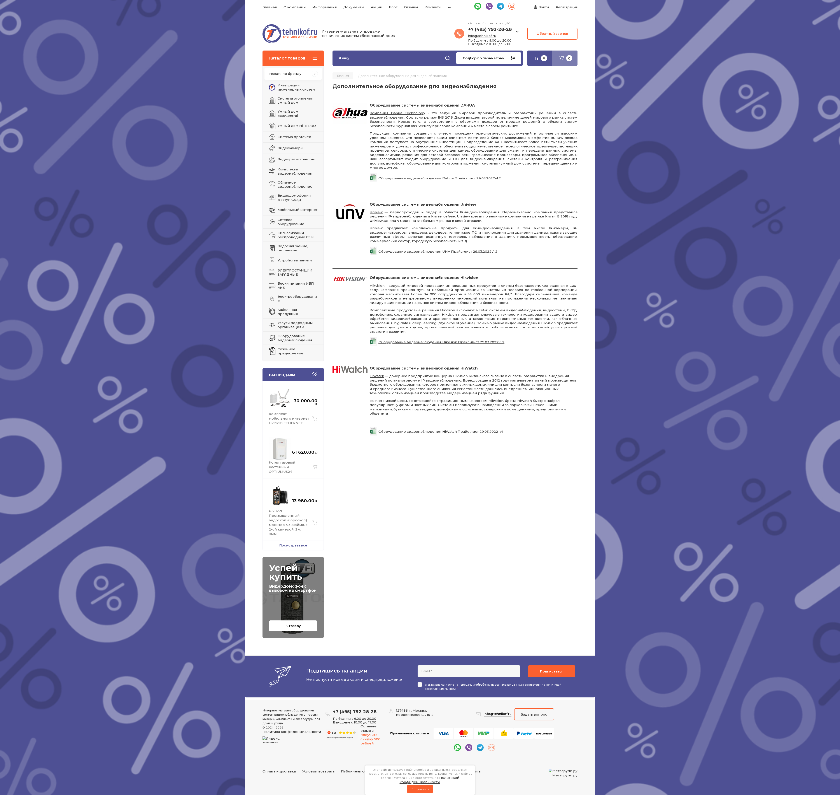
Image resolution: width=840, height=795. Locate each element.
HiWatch (377, 376)
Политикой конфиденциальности (429, 780)
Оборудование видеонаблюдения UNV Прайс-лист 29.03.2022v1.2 (437, 251)
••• (449, 7)
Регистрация (567, 7)
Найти (447, 58)
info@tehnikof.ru (482, 36)
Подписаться (552, 671)
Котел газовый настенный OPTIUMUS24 (282, 467)
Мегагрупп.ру (565, 775)
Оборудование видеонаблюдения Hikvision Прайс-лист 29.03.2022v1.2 (441, 342)
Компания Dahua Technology (397, 113)
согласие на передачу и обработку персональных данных (481, 684)
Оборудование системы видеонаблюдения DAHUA (422, 105)
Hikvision (377, 286)
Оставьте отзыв (368, 728)
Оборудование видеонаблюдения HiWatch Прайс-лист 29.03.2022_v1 (440, 431)
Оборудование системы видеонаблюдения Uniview (423, 204)
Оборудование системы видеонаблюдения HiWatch (424, 368)
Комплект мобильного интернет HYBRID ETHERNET (289, 418)
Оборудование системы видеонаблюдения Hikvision (424, 277)
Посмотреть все (293, 545)
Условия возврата (318, 771)
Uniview (376, 212)
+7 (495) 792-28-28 (490, 29)
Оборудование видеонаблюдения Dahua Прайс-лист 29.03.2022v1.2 (439, 178)
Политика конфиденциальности (291, 732)
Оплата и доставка (279, 771)
